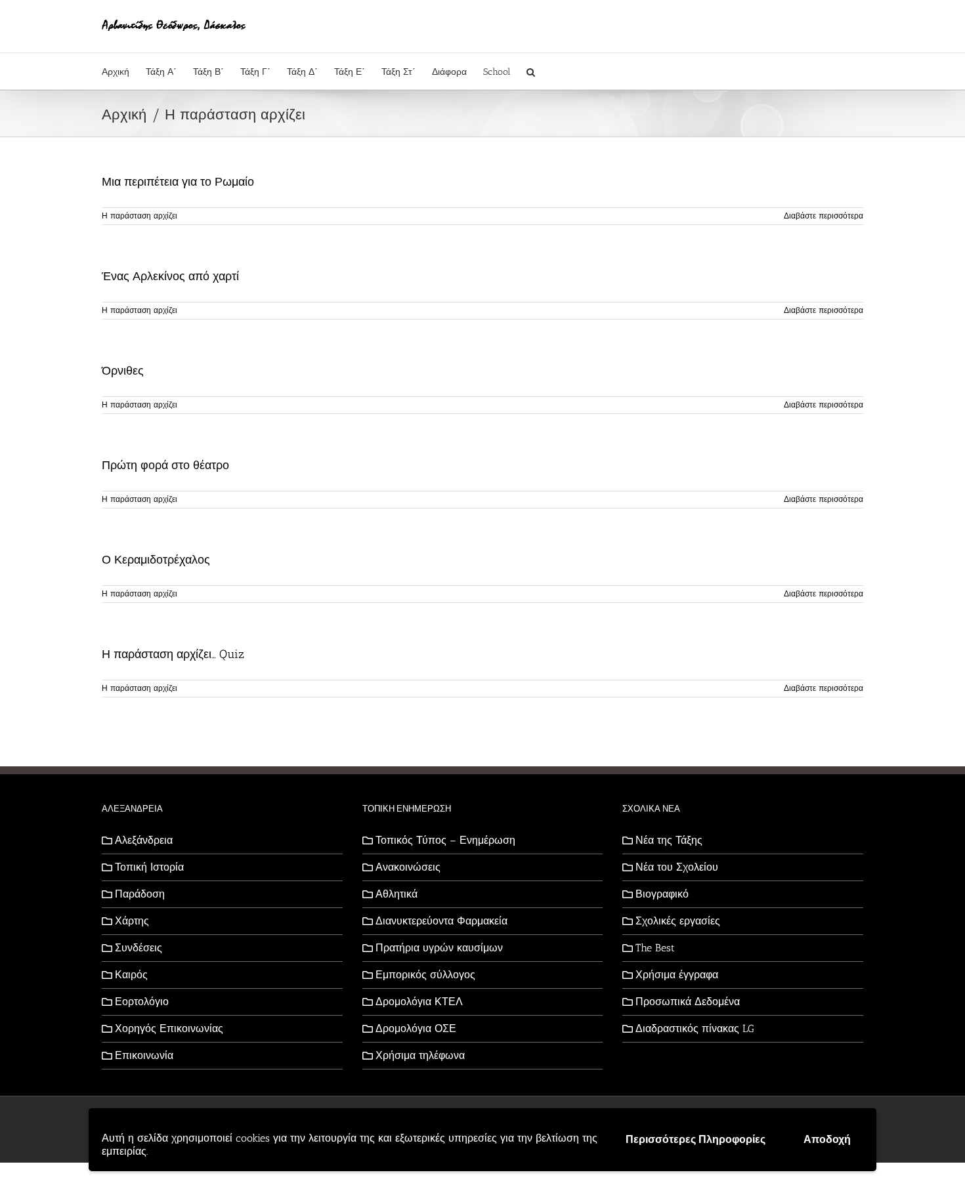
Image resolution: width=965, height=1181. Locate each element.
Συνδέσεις (138, 948)
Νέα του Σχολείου (676, 867)
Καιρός (131, 974)
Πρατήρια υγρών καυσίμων (439, 948)
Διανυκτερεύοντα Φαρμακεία (441, 921)
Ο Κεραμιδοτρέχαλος (156, 559)
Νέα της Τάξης (668, 840)
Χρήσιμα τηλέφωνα (420, 1055)
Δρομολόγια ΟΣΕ (415, 1028)
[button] (530, 71)
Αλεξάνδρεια (144, 840)
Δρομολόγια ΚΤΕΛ (419, 1001)
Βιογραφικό (662, 894)
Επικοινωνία (144, 1055)
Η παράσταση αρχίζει (139, 215)
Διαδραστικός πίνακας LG (694, 1028)
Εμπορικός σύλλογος (425, 974)
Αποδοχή (827, 1139)
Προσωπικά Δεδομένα (687, 1001)
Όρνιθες (123, 370)
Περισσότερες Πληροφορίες (695, 1139)
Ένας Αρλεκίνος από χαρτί (170, 276)
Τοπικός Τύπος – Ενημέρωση (445, 840)
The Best (655, 948)
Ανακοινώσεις (407, 867)
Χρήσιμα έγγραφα (676, 974)
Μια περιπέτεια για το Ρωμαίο (178, 182)
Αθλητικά (396, 894)
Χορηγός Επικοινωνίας (169, 1028)
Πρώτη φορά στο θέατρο (165, 465)
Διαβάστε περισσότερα (823, 215)
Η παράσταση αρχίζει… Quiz (173, 654)
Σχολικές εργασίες (677, 921)
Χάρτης (132, 921)
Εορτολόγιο (142, 1001)
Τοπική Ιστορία (149, 867)
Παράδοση (140, 894)
